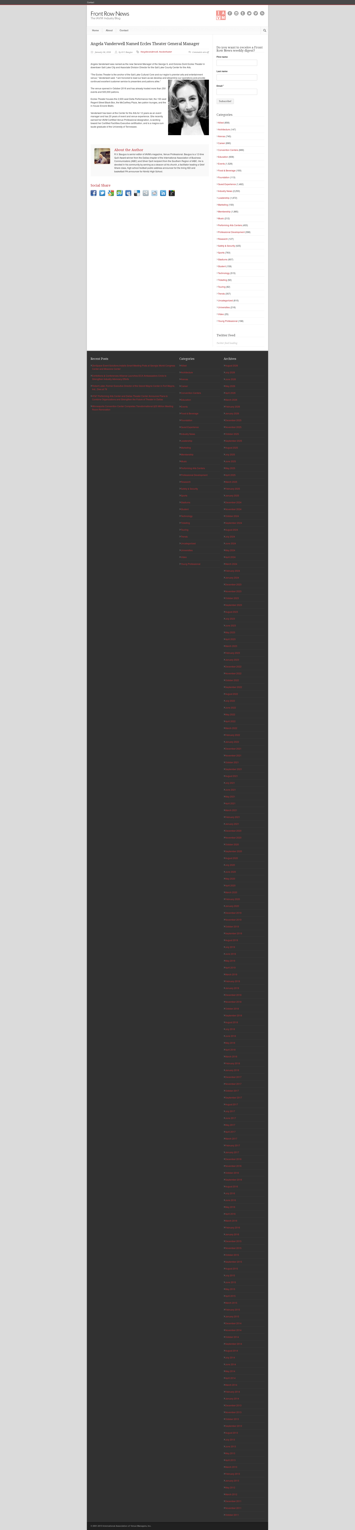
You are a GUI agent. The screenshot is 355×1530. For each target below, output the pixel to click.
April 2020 (230, 885)
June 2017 (230, 1118)
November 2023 (233, 591)
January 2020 (232, 905)
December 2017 (233, 1076)
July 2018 (230, 1029)
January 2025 (232, 495)
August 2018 (231, 1022)
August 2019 (231, 940)
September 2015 (233, 1261)
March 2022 (231, 728)
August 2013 (231, 1432)
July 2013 (230, 1439)
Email (220, 85)
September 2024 (233, 522)
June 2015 (230, 1282)
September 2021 (233, 769)
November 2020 (233, 837)
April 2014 (230, 1377)
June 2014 (230, 1364)
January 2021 (232, 823)
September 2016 (233, 1179)
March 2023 (231, 645)
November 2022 (233, 673)
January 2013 (232, 1480)
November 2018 (233, 1001)
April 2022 (230, 721)
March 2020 (231, 892)
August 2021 (231, 775)
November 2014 (233, 1330)
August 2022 (231, 693)
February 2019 (232, 981)
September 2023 (233, 604)
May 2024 (230, 550)
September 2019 (233, 933)
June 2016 (230, 1200)
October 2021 (232, 762)
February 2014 (232, 1391)
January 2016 (232, 1234)
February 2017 (232, 1145)
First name (222, 56)
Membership (224, 211)
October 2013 (232, 1419)
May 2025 (230, 468)
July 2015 (230, 1275)
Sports (221, 252)
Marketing (223, 204)
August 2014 (231, 1350)
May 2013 (230, 1453)
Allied (221, 122)
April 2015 (230, 1295)
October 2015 (232, 1254)
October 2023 (232, 598)
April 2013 (230, 1460)
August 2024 (231, 529)
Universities (224, 307)
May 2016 (230, 1206)
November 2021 (233, 755)
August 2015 (231, 1268)
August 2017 (231, 1104)
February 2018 (232, 1063)
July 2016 (230, 1193)
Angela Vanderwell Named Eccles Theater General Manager (145, 43)
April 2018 (230, 1049)
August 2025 (231, 447)
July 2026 (230, 372)
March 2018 (231, 1056)
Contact (90, 2)
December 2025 (233, 420)
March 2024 (231, 563)
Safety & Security (226, 245)
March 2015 (231, 1302)
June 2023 (230, 625)
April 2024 (230, 557)
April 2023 (230, 639)
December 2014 (233, 1323)
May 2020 (230, 878)
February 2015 (232, 1309)
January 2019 (232, 988)
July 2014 (230, 1357)
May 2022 (230, 714)
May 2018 (230, 1042)
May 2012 (230, 1487)
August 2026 (231, 365)
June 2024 (230, 543)
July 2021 (230, 782)
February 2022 (232, 734)
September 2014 (233, 1343)
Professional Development (231, 232)
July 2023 (230, 618)
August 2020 (231, 858)
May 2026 (230, 386)
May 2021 (230, 796)
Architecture (224, 129)
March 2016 (231, 1220)
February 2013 (232, 1473)
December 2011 (233, 1501)
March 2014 (231, 1384)
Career (221, 143)
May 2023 (230, 632)
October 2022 (232, 680)
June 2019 (230, 953)
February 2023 (232, 652)
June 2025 (230, 461)
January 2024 (232, 577)
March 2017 (231, 1138)
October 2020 (232, 844)
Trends (221, 293)
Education (223, 156)
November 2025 (233, 427)
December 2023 (233, 584)
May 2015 (230, 1289)
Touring (222, 286)
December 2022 (233, 666)
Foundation (223, 177)
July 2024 (230, 536)
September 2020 (233, 851)
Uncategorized (225, 300)
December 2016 (233, 1159)
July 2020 (230, 864)
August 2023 (231, 611)
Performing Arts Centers (230, 225)
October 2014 (232, 1336)
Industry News (225, 190)
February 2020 (232, 899)
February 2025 (232, 488)
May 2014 (230, 1371)
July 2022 (230, 700)
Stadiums (222, 259)
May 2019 (230, 960)
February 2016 (232, 1227)
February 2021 (232, 817)
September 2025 (233, 440)
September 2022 (233, 687)
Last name (222, 71)
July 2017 (230, 1111)
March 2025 (231, 481)
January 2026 (232, 413)
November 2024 (233, 509)
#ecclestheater (165, 52)
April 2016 (230, 1213)
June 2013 (230, 1446)
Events (221, 163)
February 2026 (232, 406)
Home (95, 30)
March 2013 (231, 1466)
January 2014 (232, 1398)
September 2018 (233, 1015)
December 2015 (233, 1241)
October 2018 (232, 1008)
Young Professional (228, 320)
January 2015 (232, 1316)
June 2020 (230, 871)
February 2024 (232, 570)
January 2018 (232, 1070)
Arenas (221, 136)
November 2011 (233, 1507)
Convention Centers (228, 149)
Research (223, 238)
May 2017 (230, 1124)
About (109, 30)
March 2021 (231, 810)
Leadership (223, 197)
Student (222, 266)
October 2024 (232, 516)
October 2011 (232, 1514)
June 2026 (230, 379)
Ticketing (222, 279)
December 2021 (233, 748)
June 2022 (230, 707)
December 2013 (233, 1405)
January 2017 (232, 1152)
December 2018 (233, 994)
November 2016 (233, 1165)
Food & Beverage (227, 170)
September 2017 (233, 1097)
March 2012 (231, 1494)
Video (221, 314)
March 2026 (231, 399)
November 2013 (233, 1412)
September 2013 (233, 1425)
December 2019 (233, 912)
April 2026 (230, 392)
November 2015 (233, 1248)
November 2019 (233, 919)
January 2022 (232, 741)
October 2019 (232, 926)
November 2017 (233, 1083)
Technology (224, 273)
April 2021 (230, 803)
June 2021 (230, 789)
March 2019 (231, 974)
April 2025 (230, 474)
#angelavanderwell (149, 52)
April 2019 (230, 967)
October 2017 (232, 1090)
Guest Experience (227, 184)
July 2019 (230, 947)
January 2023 (232, 659)
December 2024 (233, 502)
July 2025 (230, 454)
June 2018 (230, 1035)
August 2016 (231, 1186)
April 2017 (230, 1131)
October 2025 (232, 433)
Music (221, 218)
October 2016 (232, 1172)
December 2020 (233, 830)
